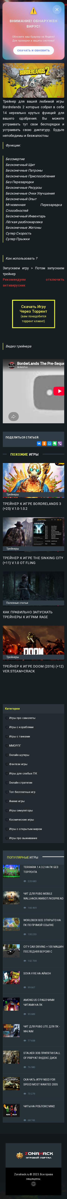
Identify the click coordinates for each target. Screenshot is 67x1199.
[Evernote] (54, 443)
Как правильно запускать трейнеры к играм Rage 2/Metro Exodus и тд (27, 617)
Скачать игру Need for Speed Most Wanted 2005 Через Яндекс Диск (40, 1084)
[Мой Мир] (49, 443)
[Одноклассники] (44, 443)
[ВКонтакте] (39, 443)
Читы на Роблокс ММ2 (39, 1106)
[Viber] (60, 443)
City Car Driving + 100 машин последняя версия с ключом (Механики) (43, 951)
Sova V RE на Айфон (37, 973)
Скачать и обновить (33, 51)
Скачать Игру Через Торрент (33, 313)
